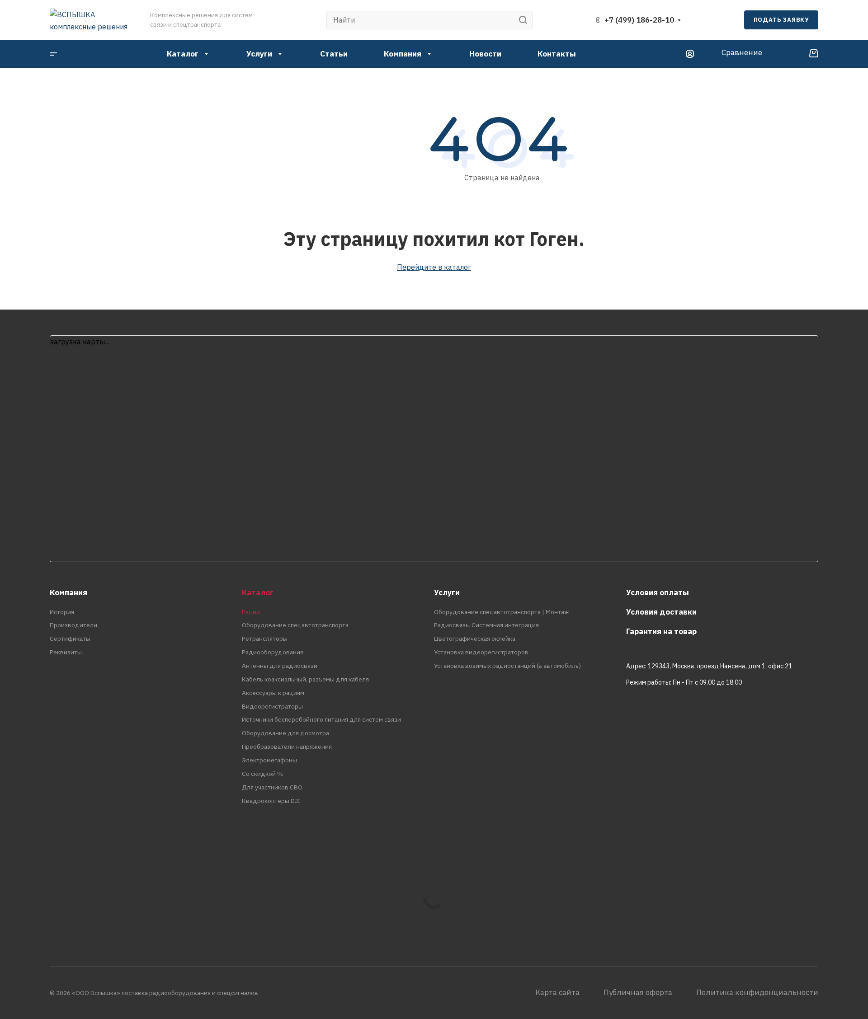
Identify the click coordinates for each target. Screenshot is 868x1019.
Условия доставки (661, 612)
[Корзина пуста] (813, 53)
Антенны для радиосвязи (279, 666)
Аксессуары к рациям (273, 693)
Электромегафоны (269, 760)
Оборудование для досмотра (285, 733)
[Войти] (690, 54)
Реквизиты (66, 652)
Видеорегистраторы (272, 706)
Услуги (447, 592)
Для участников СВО (272, 787)
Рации (251, 612)
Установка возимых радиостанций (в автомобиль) (507, 666)
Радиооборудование (273, 652)
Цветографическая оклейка (474, 638)
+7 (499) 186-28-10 (639, 20)
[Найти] (526, 20)
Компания (68, 592)
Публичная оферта (638, 992)
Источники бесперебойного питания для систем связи (321, 719)
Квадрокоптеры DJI (271, 801)
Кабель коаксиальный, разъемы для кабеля (305, 679)
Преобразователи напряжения (287, 746)
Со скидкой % (262, 774)
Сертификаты (70, 638)
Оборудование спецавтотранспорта (295, 625)
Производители (73, 625)
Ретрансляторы (265, 638)
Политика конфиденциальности (757, 992)
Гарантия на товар (661, 631)
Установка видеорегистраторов (481, 652)
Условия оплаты (657, 592)
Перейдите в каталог (434, 267)
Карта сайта (557, 992)
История (62, 612)
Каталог (258, 592)
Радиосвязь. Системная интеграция (486, 625)
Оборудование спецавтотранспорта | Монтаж (501, 612)
